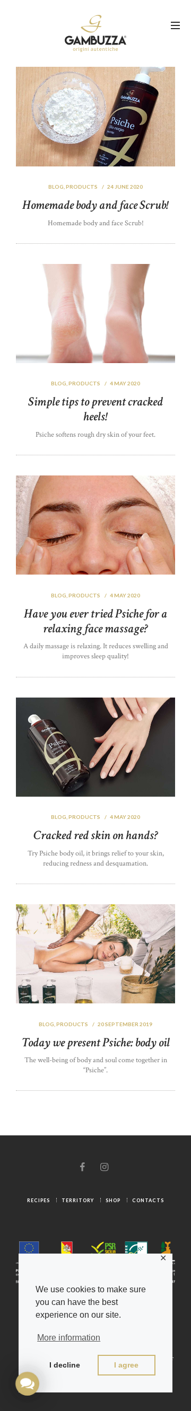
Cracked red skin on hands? (95, 835)
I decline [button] (64, 1365)
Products (82, 186)
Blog (56, 186)
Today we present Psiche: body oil (96, 1042)
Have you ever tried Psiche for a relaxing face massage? (95, 621)
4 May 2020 (125, 383)
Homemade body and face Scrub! (95, 205)
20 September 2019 (125, 1024)
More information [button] (68, 1337)
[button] (27, 1383)
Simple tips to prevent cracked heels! (95, 409)
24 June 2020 (125, 186)
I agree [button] (126, 1365)
